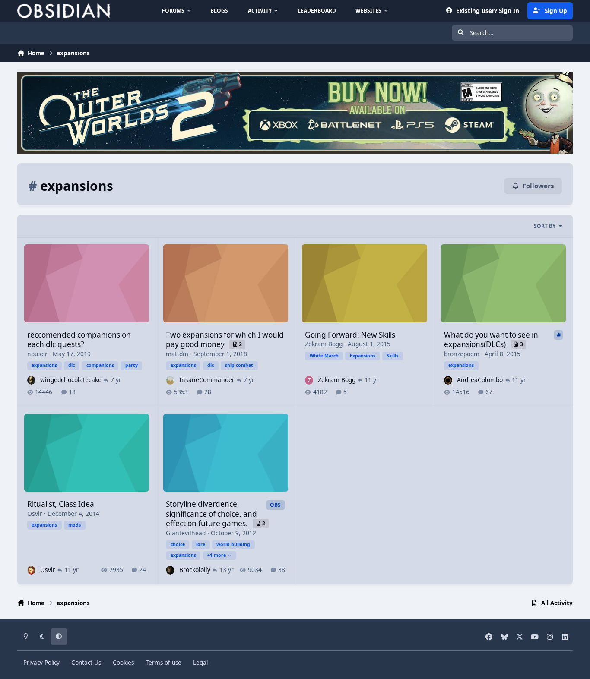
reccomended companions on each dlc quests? (79, 339)
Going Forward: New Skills (350, 335)
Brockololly (194, 569)
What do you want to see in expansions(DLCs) (491, 339)
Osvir (34, 513)
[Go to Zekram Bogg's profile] (309, 380)
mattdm (177, 354)
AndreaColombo (480, 380)
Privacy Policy (41, 662)
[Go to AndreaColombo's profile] (448, 380)
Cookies (123, 662)
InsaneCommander (207, 380)
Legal (200, 662)
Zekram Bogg (324, 344)
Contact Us (86, 662)
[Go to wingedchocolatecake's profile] (31, 380)
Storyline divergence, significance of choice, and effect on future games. (211, 513)
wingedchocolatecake (71, 380)
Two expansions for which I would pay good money (225, 339)
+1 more (216, 555)
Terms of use (163, 662)
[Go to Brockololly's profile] (170, 570)
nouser (37, 354)
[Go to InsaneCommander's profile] (170, 380)
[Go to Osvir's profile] (31, 570)
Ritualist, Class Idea (60, 504)
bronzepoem (461, 354)
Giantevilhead (186, 533)
